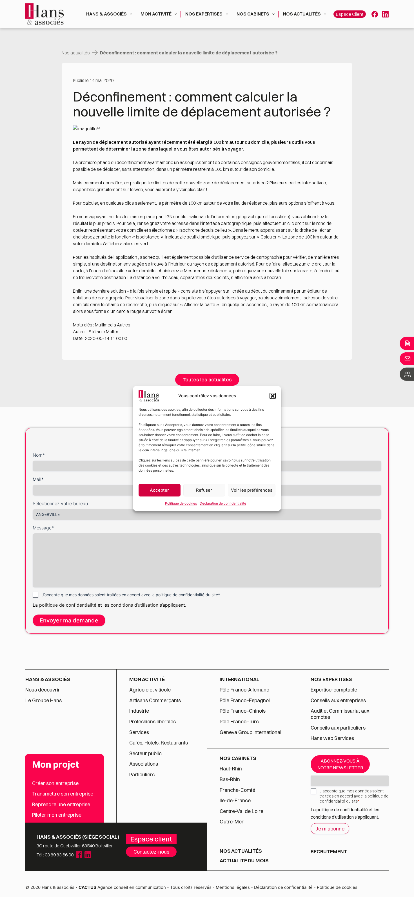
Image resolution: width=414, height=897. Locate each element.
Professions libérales (152, 722)
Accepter (159, 490)
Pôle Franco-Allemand (245, 690)
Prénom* (218, 455)
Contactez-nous (151, 852)
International (239, 679)
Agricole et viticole (150, 690)
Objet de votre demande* (236, 479)
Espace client (349, 14)
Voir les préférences (251, 490)
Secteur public (145, 753)
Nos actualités (302, 14)
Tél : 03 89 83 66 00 (55, 855)
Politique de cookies (181, 503)
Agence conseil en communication (122, 887)
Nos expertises (203, 14)
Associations (143, 764)
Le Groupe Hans (43, 700)
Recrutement (329, 851)
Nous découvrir (42, 690)
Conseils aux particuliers (338, 728)
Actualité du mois (244, 861)
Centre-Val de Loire (241, 811)
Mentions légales (233, 887)
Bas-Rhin (230, 779)
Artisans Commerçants (155, 700)
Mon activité (156, 14)
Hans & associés (106, 14)
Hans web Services (332, 738)
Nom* (39, 455)
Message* (43, 528)
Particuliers (142, 775)
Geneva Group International (250, 732)
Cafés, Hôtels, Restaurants (158, 743)
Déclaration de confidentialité (223, 503)
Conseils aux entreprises (338, 700)
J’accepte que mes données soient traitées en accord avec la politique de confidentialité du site (354, 796)
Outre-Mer (232, 822)
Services (139, 732)
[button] (272, 396)
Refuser (204, 490)
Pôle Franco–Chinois (243, 711)
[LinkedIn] (385, 14)
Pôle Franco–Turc (239, 722)
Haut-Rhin (231, 769)
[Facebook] (374, 14)
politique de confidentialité (67, 605)
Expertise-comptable (334, 690)
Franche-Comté (237, 790)
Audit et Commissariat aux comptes (340, 714)
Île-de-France (235, 800)
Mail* (38, 479)
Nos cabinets (253, 14)
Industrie (139, 711)
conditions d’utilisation (135, 605)
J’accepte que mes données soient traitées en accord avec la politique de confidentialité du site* (131, 594)
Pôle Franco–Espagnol (245, 700)
